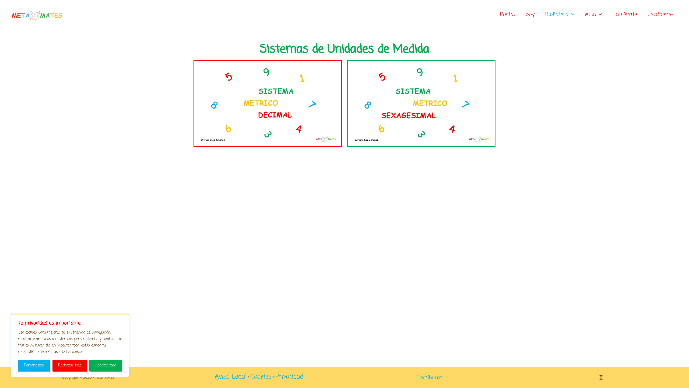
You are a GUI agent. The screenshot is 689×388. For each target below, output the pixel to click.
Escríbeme (660, 14)
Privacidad (289, 377)
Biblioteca (556, 14)
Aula (590, 14)
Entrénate (625, 14)
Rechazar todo (69, 365)
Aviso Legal (231, 377)
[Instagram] (601, 377)
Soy (530, 14)
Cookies (261, 377)
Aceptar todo (105, 365)
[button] (571, 14)
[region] (70, 345)
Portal (507, 14)
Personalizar (34, 365)
